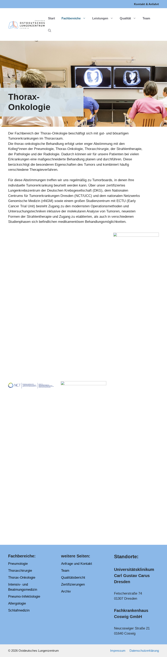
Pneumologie (18, 564)
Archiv (66, 591)
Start (51, 18)
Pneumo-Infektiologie (24, 596)
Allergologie (17, 603)
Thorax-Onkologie (21, 577)
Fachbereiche (71, 18)
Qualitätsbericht (73, 577)
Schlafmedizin (19, 610)
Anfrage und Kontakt (76, 564)
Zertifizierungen (73, 584)
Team (146, 18)
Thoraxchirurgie (20, 571)
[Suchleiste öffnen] (49, 30)
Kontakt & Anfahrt (146, 4)
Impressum (117, 650)
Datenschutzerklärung (144, 650)
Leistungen (100, 18)
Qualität (125, 18)
